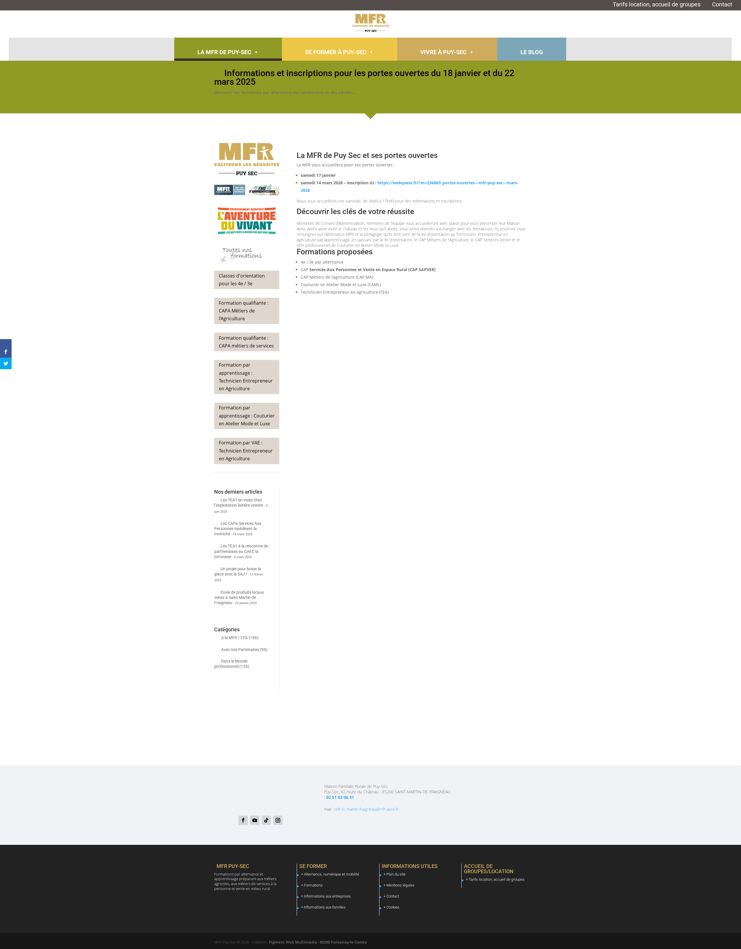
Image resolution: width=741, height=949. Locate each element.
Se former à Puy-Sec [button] (335, 52)
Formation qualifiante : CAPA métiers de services (246, 342)
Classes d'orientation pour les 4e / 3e (242, 280)
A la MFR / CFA (234, 637)
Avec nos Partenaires (240, 649)
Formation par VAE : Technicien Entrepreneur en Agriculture (246, 450)
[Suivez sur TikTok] (266, 820)
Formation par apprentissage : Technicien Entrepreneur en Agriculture (246, 377)
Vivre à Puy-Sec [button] (443, 52)
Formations (313, 885)
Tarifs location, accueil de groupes (656, 5)
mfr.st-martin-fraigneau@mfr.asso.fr (366, 809)
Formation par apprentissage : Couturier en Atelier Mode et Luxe (247, 415)
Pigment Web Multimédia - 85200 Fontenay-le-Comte (317, 942)
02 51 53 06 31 (340, 797)
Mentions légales (400, 885)
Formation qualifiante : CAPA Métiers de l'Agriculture (243, 311)
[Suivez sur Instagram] (278, 820)
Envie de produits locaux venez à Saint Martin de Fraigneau (239, 597)
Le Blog (531, 52)
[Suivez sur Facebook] (243, 820)
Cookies (392, 907)
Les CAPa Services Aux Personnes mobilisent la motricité (237, 528)
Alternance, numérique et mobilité (331, 874)
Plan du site (396, 874)
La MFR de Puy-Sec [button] (224, 52)
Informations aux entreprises (327, 896)
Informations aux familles (325, 907)
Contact (722, 5)
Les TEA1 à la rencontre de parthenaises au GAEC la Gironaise (241, 551)
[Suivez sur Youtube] (254, 820)
